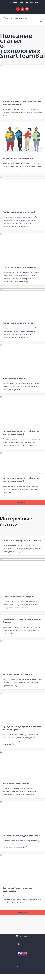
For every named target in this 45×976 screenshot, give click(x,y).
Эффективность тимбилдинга (18, 158)
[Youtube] (22, 9)
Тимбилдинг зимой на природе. (19, 596)
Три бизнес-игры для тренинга (18, 323)
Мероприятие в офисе (14, 378)
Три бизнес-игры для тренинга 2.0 (19, 267)
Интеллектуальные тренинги (17, 674)
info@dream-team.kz (24, 4)
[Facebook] (18, 9)
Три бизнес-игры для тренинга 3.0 (19, 212)
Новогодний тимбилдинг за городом (21, 835)
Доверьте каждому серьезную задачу (22, 540)
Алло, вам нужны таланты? (16, 783)
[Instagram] (27, 9)
